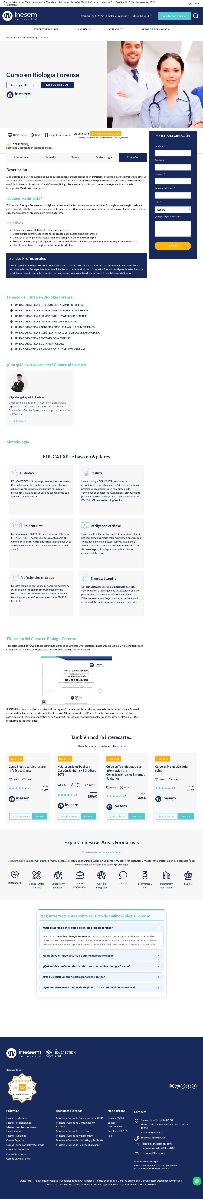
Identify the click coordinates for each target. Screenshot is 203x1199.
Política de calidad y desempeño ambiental (69, 1184)
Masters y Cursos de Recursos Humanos (78, 1144)
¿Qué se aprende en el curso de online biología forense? (78, 927)
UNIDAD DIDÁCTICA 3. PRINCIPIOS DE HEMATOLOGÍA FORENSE (51, 316)
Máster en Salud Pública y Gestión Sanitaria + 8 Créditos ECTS (77, 770)
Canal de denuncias (128, 1180)
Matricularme (57, 85)
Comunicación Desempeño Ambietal (160, 1180)
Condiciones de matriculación (76, 1180)
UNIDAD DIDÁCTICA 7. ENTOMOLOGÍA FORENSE (42, 338)
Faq (110, 1135)
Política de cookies (105, 1180)
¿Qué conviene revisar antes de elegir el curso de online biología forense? (89, 987)
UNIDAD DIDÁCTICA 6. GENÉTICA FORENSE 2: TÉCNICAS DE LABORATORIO (57, 332)
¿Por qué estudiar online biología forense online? (74, 977)
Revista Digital (116, 1117)
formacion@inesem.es (153, 1152)
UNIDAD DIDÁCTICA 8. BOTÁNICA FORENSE (39, 343)
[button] (195, 15)
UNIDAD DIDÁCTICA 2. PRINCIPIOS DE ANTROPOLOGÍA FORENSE (51, 310)
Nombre (159, 146)
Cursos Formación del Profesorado (25, 1144)
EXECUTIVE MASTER (46, 29)
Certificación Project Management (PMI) (135, 2)
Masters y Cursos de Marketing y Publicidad (80, 1140)
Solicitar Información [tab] (174, 16)
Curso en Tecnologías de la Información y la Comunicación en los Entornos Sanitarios (125, 772)
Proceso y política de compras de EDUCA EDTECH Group (125, 1184)
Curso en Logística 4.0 (101, 2)
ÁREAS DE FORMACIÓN (155, 29)
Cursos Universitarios (18, 1158)
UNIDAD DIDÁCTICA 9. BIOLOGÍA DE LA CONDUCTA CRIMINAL (50, 349)
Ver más (39, 816)
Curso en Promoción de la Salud (171, 768)
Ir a (16, 420)
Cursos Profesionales (17, 1149)
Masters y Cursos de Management (74, 1135)
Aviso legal (26, 1180)
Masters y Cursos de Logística (72, 1130)
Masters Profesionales (18, 1122)
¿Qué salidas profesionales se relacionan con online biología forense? (87, 966)
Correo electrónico (165, 188)
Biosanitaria (14, 882)
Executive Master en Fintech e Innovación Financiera (30, 2)
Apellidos (159, 160)
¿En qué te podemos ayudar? (170, 216)
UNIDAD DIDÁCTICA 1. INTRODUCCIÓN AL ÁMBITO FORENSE (49, 304)
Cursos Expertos (15, 1140)
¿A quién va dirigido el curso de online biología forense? (78, 955)
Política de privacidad (46, 1180)
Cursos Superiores (16, 1153)
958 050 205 (158, 1137)
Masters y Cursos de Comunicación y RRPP (79, 1117)
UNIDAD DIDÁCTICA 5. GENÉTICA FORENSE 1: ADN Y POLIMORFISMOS (55, 327)
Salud (17, 37)
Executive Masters (16, 1117)
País (158, 202)
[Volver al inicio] (19, 16)
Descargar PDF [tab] (19, 85)
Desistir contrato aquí (146, 1161)
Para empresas (11, 4)
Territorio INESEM (118, 1130)
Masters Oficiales (16, 1135)
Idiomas (123, 883)
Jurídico (188, 883)
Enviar (173, 245)
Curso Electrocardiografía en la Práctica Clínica (27, 768)
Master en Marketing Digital (73, 2)
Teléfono (160, 174)
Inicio (9, 37)
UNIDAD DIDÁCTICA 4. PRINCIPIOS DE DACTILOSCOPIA (46, 321)
